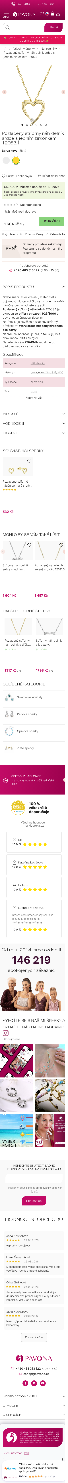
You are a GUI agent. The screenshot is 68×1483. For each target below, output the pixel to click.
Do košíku (51, 221)
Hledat (53, 27)
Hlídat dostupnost (54, 176)
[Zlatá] (16, 160)
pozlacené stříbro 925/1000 (47, 372)
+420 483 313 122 (28, 4)
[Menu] (6, 15)
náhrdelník (37, 381)
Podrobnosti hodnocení (22, 205)
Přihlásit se (34, 1201)
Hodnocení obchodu (34, 1219)
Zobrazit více (34, 1337)
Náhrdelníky (38, 363)
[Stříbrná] (6, 160)
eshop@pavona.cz (36, 1374)
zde (26, 1453)
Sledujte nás (11, 1039)
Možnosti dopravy (23, 211)
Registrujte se (31, 248)
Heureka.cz (36, 825)
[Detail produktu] (18, 466)
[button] (22, 125)
